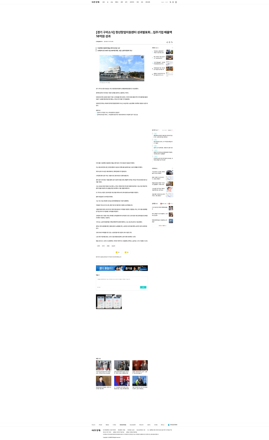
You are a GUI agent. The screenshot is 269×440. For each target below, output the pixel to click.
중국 (104, 2)
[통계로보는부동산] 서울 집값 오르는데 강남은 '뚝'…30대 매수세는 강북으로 (163, 136)
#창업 (108, 246)
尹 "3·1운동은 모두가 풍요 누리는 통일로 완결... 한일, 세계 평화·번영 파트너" (121, 388)
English (162, 2)
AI (107, 2)
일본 (167, 203)
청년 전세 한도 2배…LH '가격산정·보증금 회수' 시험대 (163, 142)
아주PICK (154, 168)
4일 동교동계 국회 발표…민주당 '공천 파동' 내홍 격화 (103, 388)
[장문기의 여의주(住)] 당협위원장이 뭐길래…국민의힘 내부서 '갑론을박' (163, 153)
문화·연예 (148, 2)
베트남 (171, 203)
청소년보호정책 (132, 424)
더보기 (158, 226)
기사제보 (114, 424)
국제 (138, 2)
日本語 (166, 2)
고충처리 (148, 424)
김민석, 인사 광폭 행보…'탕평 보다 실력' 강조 (163, 147)
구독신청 (100, 424)
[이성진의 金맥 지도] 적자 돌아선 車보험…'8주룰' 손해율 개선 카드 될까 (163, 159)
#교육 (98, 246)
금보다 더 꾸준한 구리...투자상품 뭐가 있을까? (108, 112)
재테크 (116, 2)
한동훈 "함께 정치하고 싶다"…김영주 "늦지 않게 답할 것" (139, 372)
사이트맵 (155, 424)
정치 (126, 2)
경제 (122, 2)
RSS (162, 424)
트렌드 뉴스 (155, 48)
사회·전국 (132, 2)
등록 (143, 287)
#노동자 (113, 246)
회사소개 (93, 424)
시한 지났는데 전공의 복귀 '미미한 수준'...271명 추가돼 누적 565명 (103, 372)
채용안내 (107, 424)
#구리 (103, 246)
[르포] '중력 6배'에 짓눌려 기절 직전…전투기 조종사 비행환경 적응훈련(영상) (121, 372)
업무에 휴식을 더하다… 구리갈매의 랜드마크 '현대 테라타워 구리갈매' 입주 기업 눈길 (117, 114)
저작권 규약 (141, 424)
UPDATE (169, 130)
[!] (172, 47)
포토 (142, 2)
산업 (112, 2)
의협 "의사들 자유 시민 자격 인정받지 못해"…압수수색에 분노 (139, 388)
